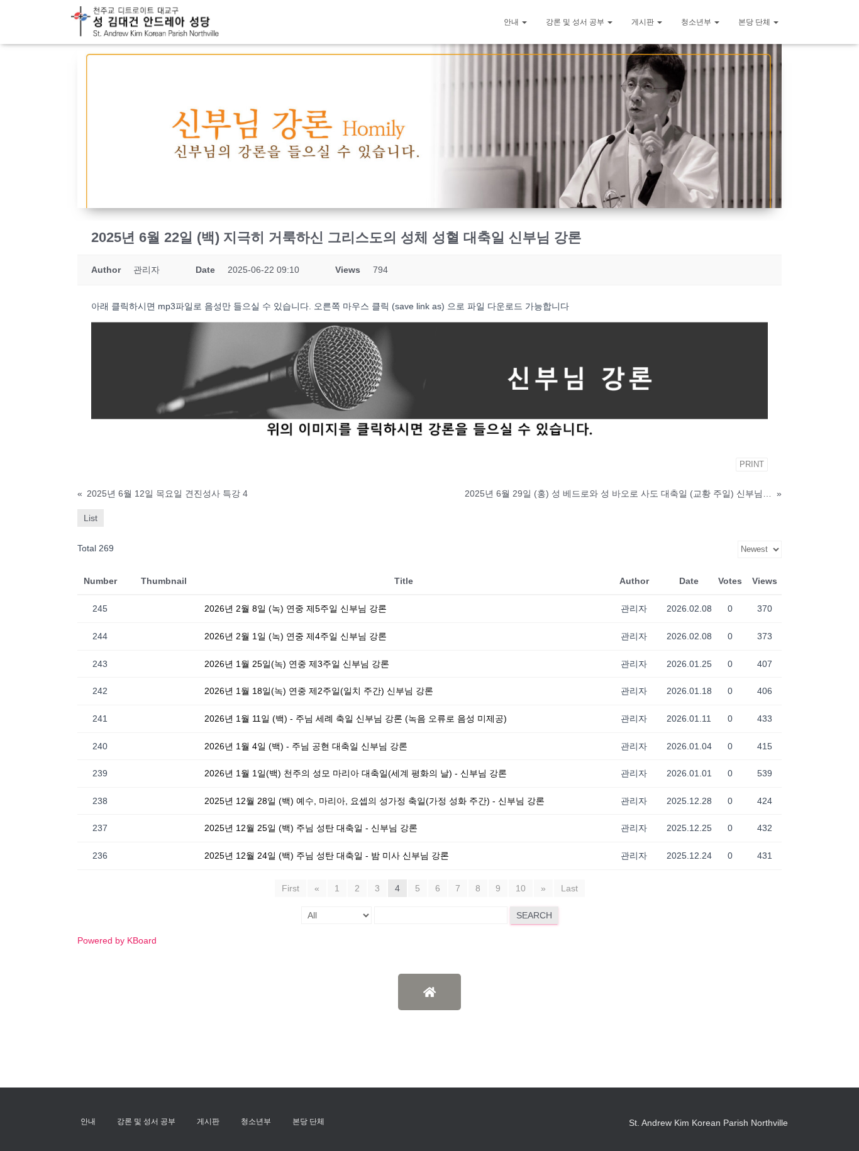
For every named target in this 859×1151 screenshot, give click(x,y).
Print (752, 464)
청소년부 (697, 22)
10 (521, 888)
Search (534, 915)
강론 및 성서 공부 (576, 22)
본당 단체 (755, 22)
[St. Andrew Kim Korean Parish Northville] (145, 21)
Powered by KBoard (117, 940)
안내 (512, 22)
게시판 (643, 22)
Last (569, 888)
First (290, 888)
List (90, 518)
